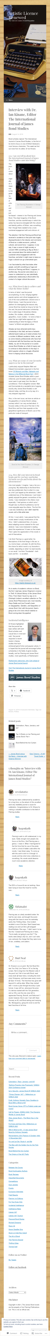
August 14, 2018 (17, 134)
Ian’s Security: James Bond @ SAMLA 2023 (24, 1091)
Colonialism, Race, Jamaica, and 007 (22, 1081)
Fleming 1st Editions (16, 1198)
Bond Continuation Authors (18, 1171)
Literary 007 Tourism (16, 1215)
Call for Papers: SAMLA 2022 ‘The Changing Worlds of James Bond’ (24, 1113)
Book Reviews (14, 1174)
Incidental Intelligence (16, 1205)
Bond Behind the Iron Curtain (26, 742)
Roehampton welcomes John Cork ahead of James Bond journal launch (24, 661)
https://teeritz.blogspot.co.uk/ (25, 583)
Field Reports (13, 1195)
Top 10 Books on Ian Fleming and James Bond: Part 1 (28, 735)
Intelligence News (15, 1209)
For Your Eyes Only (15, 1202)
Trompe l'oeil (13, 1246)
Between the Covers (16, 1167)
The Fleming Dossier (16, 1240)
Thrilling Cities (14, 1243)
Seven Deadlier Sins (16, 1229)
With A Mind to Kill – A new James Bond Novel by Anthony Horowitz (23, 1130)
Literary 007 (13, 1212)
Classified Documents (16, 1178)
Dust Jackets (13, 1185)
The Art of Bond (14, 1236)
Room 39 (12, 1226)
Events (11, 1188)
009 (10, 134)
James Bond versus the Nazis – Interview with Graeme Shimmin (18, 756)
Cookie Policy (8, 1326)
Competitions (13, 1181)
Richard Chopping (15, 1222)
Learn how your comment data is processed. (25, 1057)
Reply (17, 817)
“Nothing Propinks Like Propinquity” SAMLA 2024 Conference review (24, 1086)
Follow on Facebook (17, 1267)
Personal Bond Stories (16, 1219)
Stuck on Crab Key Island (18, 1233)
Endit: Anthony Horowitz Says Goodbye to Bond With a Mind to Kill (23, 1101)
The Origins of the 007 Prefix (19, 1154)
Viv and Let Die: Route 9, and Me (20, 1141)
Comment (33, 1050)
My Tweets (12, 1260)
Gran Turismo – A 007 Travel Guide (37, 755)
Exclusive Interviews (28, 710)
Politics (16, 711)
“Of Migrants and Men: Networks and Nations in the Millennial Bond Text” (24, 372)
